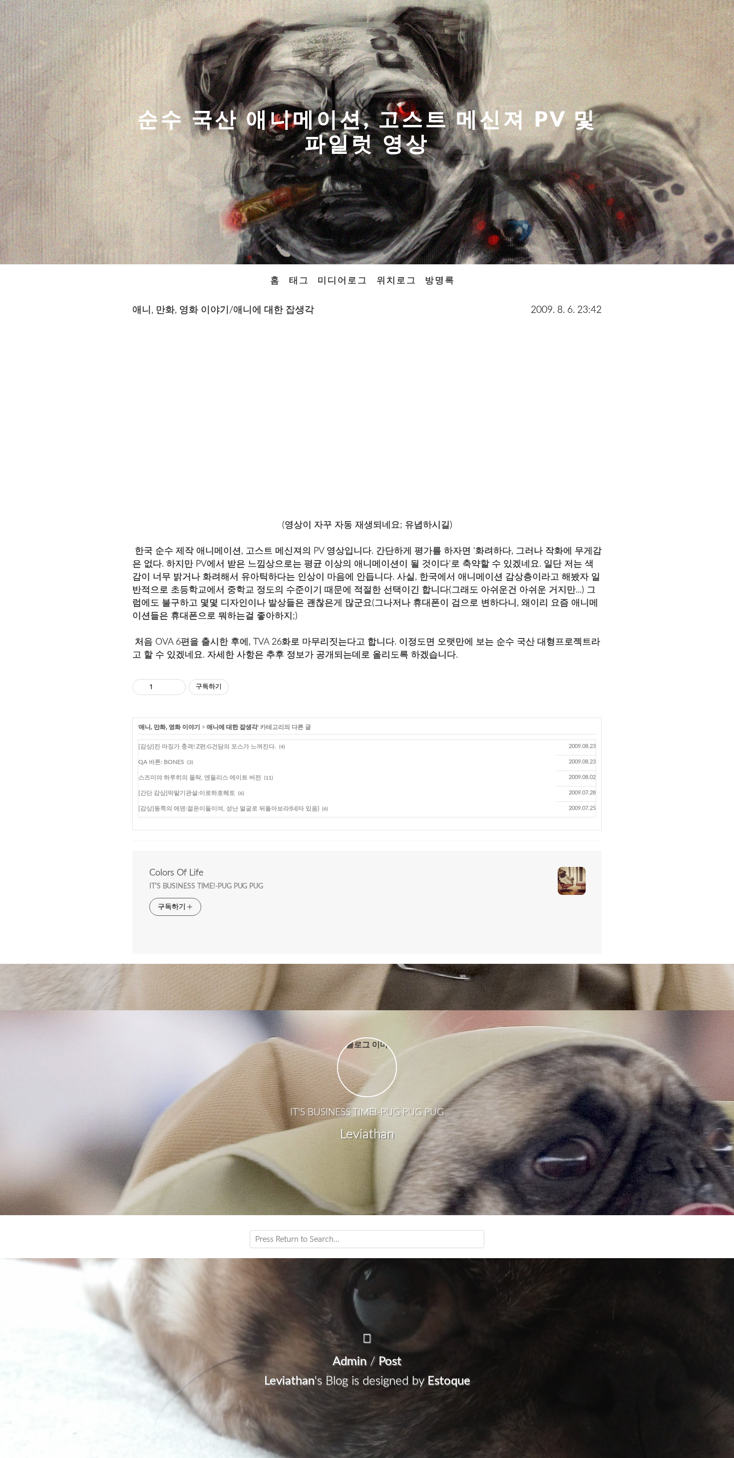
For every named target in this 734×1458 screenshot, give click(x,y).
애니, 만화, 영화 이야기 (169, 727)
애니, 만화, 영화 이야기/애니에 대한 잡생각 (223, 310)
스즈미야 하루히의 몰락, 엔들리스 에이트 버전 (199, 777)
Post (389, 1362)
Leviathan (289, 1381)
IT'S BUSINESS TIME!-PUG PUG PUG (206, 886)
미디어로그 (342, 280)
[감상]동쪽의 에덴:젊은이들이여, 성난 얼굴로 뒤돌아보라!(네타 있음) (228, 808)
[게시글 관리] (174, 687)
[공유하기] (162, 687)
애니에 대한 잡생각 (232, 727)
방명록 (440, 280)
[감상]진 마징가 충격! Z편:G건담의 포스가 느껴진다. (207, 746)
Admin (350, 1362)
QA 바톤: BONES (161, 762)
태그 (299, 280)
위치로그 (396, 280)
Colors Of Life (176, 872)
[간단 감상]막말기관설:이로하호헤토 (186, 793)
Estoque (448, 1381)
